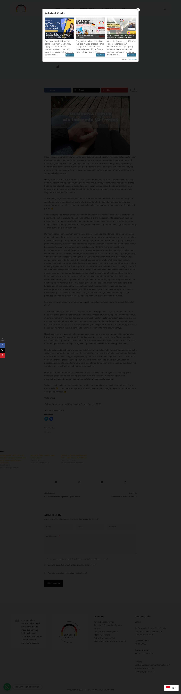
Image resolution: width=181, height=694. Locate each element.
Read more (70, 55)
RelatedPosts (133, 59)
